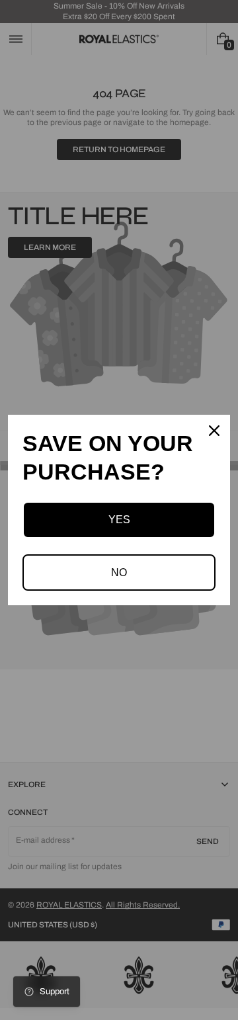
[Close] (214, 430)
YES (119, 519)
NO (119, 572)
